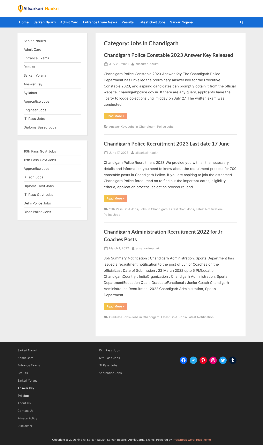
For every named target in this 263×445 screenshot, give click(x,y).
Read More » (117, 116)
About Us (24, 403)
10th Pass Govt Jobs (40, 151)
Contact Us (25, 410)
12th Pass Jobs (109, 358)
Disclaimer (24, 426)
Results (128, 22)
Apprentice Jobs (37, 101)
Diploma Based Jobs (40, 127)
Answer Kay (117, 126)
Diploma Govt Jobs (39, 186)
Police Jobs (165, 126)
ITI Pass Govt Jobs (38, 195)
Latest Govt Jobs (152, 22)
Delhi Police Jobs (37, 203)
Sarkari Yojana (181, 22)
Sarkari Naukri (44, 22)
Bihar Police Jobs (37, 212)
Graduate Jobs (119, 317)
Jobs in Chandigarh (142, 126)
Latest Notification (209, 209)
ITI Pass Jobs (34, 119)
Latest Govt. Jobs (181, 209)
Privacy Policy (27, 418)
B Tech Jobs (33, 177)
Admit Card (69, 22)
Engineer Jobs (35, 110)
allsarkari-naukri (147, 64)
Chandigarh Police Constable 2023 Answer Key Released (168, 55)
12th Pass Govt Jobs (123, 209)
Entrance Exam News (100, 22)
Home (24, 22)
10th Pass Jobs (109, 350)
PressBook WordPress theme (192, 439)
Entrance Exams (28, 365)
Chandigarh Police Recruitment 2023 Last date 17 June (167, 144)
